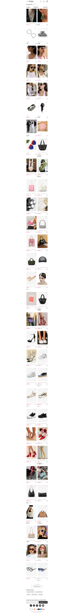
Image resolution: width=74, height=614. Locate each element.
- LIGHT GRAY (39, 41)
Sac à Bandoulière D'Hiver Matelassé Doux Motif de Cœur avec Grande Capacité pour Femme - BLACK (31, 499)
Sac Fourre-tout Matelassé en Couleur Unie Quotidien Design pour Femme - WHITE (42, 212)
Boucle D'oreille (39, 591)
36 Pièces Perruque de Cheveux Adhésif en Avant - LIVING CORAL (31, 306)
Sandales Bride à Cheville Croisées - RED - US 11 (31, 460)
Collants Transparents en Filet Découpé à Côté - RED (31, 480)
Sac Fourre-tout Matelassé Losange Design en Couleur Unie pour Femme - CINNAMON (42, 519)
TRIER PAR (35, 7)
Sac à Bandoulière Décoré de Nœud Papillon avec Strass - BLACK (42, 249)
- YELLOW (28, 78)
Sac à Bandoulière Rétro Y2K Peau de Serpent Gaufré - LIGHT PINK (31, 230)
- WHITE (38, 60)
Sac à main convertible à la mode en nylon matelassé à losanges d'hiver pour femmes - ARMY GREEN (31, 267)
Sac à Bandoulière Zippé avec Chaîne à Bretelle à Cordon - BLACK (42, 499)
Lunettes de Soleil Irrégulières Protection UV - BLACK (31, 577)
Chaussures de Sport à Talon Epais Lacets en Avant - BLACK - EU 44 (42, 423)
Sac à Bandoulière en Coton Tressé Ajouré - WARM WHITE (31, 540)
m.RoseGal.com (31, 1)
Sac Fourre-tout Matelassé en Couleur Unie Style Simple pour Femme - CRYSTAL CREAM (42, 193)
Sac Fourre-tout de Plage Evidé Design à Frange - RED (31, 249)
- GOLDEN (28, 60)
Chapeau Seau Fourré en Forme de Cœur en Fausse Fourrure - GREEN (42, 173)
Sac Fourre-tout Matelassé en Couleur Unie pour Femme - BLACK (42, 306)
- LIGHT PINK (39, 134)
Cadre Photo (34, 594)
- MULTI (27, 152)
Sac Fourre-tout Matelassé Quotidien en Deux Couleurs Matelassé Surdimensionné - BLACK (31, 212)
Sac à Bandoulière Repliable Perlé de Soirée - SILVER (42, 230)
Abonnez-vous (43, 602)
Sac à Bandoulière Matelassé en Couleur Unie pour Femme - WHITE (31, 519)
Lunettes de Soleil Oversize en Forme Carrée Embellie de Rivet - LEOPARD (31, 558)
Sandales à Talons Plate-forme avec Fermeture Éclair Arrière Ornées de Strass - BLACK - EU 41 (31, 345)
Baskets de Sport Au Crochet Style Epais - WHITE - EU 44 (31, 423)
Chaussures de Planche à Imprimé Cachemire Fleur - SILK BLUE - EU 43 (42, 382)
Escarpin (40, 594)
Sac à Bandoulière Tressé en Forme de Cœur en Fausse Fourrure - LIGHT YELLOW (31, 173)
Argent (28, 594)
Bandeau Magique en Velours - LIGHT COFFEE (31, 286)
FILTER (44, 7)
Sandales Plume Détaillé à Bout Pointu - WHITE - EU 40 (42, 345)
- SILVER (27, 41)
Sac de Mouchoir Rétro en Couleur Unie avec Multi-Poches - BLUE (42, 480)
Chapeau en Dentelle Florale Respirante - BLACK (42, 286)
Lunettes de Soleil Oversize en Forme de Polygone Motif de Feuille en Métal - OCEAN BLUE (42, 577)
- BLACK (27, 115)
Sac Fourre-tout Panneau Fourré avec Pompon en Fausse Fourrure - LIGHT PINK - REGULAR (31, 193)
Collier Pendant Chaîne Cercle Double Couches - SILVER (31, 23)
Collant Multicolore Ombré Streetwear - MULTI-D (42, 460)
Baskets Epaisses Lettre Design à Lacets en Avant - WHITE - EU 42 (31, 382)
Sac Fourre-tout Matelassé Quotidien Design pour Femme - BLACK (42, 152)
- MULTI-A (39, 23)
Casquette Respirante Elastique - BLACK (42, 267)
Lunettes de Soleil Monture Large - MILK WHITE (42, 540)
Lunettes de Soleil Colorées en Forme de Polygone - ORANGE (42, 558)
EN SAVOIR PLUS (37, 586)
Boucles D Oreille (30, 591)
